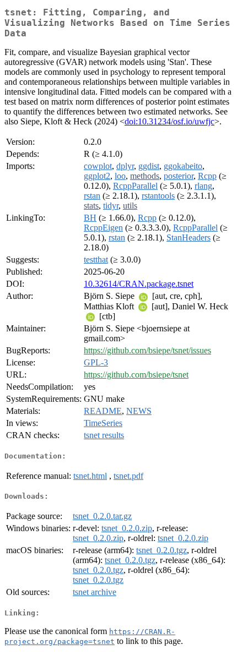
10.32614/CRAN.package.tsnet (138, 283)
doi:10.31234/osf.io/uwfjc (169, 121)
